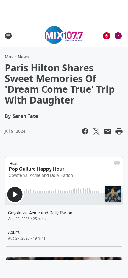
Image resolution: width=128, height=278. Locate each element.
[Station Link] (64, 35)
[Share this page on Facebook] (85, 131)
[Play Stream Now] (118, 35)
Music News (17, 57)
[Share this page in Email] (108, 131)
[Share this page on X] (96, 131)
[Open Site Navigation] (8, 35)
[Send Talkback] (106, 35)
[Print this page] (119, 131)
